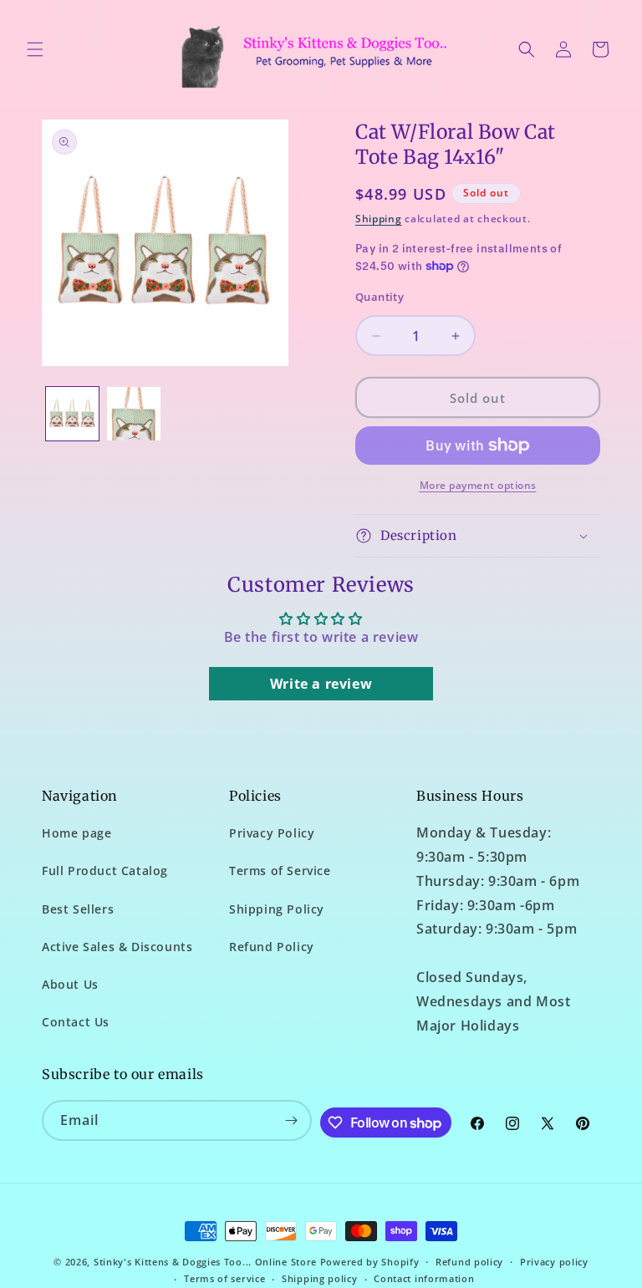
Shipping (378, 218)
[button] (35, 49)
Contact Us (76, 1022)
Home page (76, 833)
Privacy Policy (271, 833)
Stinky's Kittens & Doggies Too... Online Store (205, 1261)
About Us (70, 984)
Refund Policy (271, 947)
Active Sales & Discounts (117, 947)
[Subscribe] (291, 1120)
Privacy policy (554, 1261)
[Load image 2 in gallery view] (133, 413)
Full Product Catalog (105, 870)
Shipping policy (320, 1278)
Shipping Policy (276, 909)
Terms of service (224, 1278)
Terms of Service (280, 870)
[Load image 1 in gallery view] (72, 413)
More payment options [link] (478, 485)
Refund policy (469, 1261)
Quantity (379, 296)
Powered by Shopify (370, 1261)
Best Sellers (78, 909)
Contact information (424, 1278)
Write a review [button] (321, 684)
